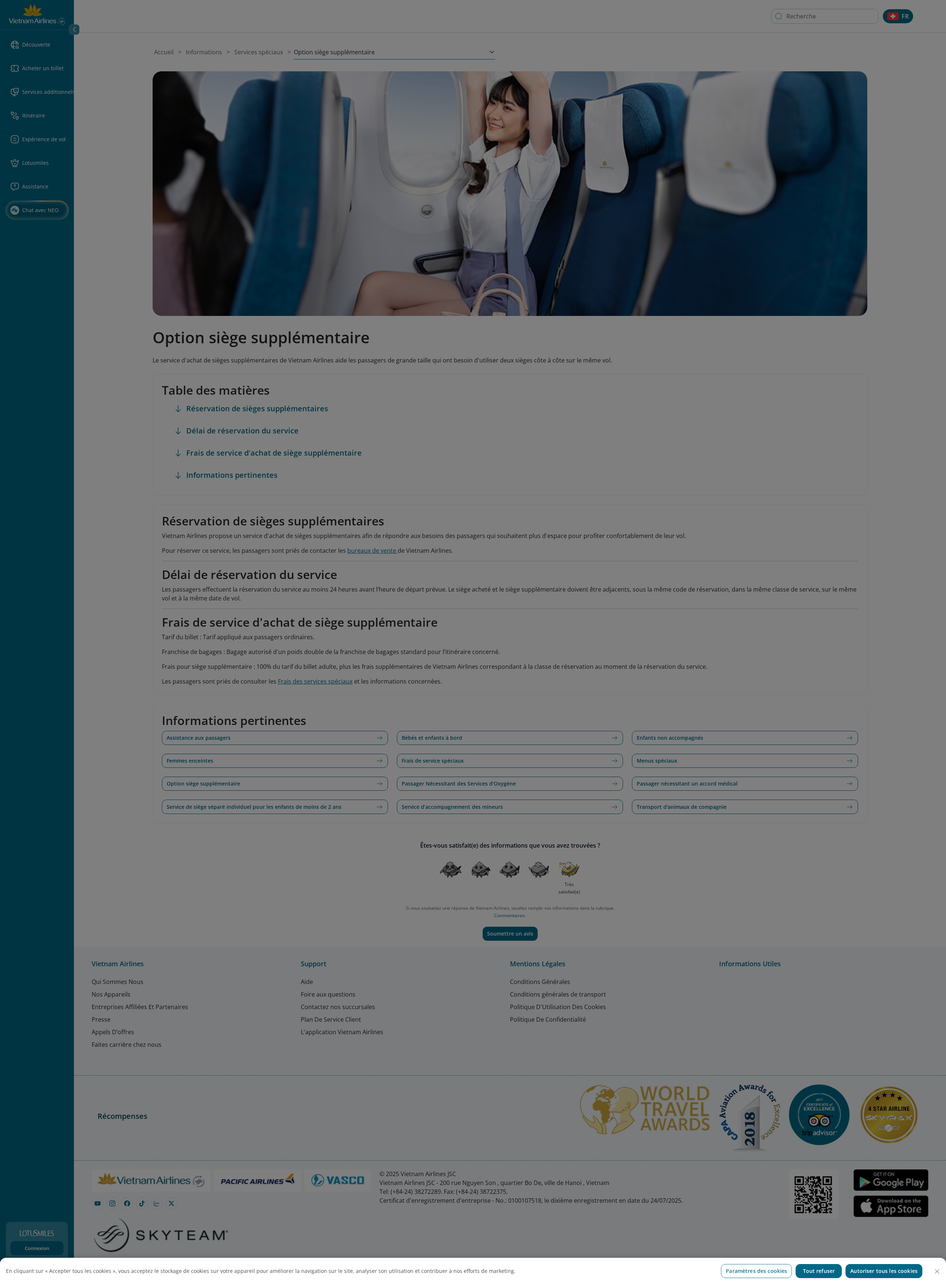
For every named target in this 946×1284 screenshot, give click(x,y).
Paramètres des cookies (756, 1270)
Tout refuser (819, 1270)
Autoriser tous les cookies (884, 1270)
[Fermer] (937, 1271)
